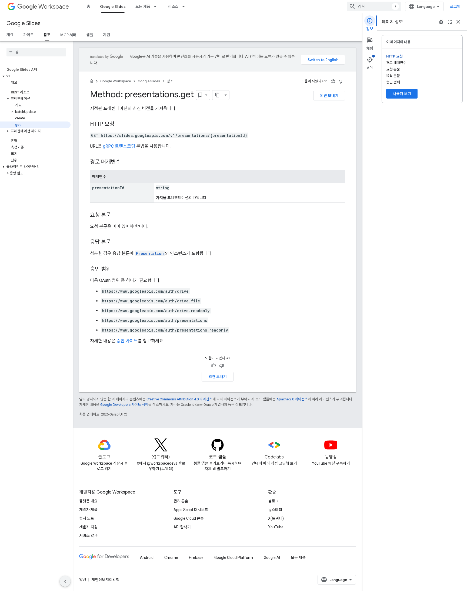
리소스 (173, 6)
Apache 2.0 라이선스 (292, 399)
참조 (47, 34)
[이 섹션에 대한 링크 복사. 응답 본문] (116, 242)
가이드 (28, 34)
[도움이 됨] (333, 81)
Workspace (53, 6)
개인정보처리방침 (105, 580)
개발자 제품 (88, 510)
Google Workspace (115, 81)
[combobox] (374, 6)
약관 (82, 580)
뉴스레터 (275, 510)
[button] (35, 76)
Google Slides (113, 6)
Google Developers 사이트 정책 (124, 405)
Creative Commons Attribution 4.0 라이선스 (179, 399)
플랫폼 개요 (88, 501)
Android (147, 557)
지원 (106, 34)
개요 (10, 34)
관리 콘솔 (181, 501)
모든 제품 (142, 6)
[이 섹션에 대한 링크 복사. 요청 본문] (116, 215)
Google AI (272, 557)
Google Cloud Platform (233, 557)
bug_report (441, 22)
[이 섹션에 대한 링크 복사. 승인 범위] (116, 269)
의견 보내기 (329, 95)
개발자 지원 (88, 527)
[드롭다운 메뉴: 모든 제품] (156, 6)
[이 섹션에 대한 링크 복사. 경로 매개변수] (126, 162)
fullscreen (449, 22)
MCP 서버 (68, 34)
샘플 (89, 34)
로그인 (455, 6)
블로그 (273, 501)
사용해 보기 (402, 93)
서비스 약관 (88, 535)
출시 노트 (86, 518)
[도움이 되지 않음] (341, 81)
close (458, 22)
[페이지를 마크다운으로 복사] (217, 95)
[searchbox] (36, 52)
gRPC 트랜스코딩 (119, 146)
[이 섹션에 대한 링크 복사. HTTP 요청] (119, 124)
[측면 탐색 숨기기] (65, 581)
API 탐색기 (182, 527)
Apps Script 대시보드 (191, 510)
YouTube (275, 527)
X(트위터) (276, 518)
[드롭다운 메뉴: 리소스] (185, 6)
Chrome (171, 557)
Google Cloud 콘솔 (189, 518)
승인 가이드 (127, 340)
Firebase (196, 557)
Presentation (150, 253)
